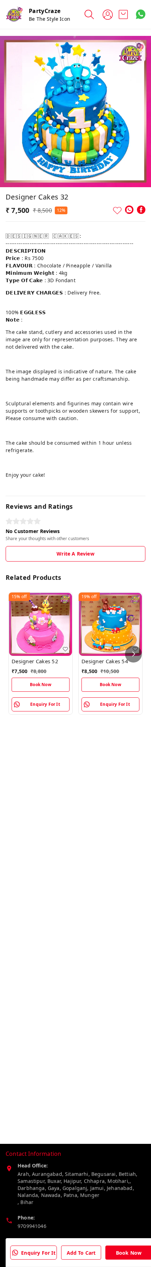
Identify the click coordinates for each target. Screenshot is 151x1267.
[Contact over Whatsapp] (140, 14)
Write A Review (75, 553)
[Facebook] (141, 209)
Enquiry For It (38, 1252)
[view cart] (123, 14)
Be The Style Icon (49, 18)
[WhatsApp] (129, 209)
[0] (123, 14)
